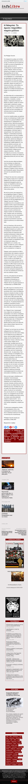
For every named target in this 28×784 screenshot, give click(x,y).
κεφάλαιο (20, 755)
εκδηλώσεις (18, 748)
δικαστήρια (20, 746)
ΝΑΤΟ (15, 739)
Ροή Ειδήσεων (14, 621)
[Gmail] (13, 426)
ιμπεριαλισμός (18, 752)
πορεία (19, 759)
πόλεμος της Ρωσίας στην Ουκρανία (14, 762)
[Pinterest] (10, 426)
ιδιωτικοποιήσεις (9, 752)
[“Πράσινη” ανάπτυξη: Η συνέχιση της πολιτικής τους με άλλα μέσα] (8, 468)
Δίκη (7, 738)
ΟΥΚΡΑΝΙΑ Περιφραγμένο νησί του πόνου (7, 515)
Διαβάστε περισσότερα (12, 722)
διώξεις (7, 748)
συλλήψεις (14, 764)
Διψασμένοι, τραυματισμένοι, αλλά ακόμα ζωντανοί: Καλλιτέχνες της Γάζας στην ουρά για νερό (14, 670)
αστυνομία (8, 746)
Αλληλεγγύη (15, 736)
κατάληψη (15, 754)
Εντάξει (14, 781)
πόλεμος (14, 761)
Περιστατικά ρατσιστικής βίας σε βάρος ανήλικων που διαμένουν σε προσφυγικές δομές (7, 494)
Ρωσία (19, 741)
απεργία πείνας (14, 745)
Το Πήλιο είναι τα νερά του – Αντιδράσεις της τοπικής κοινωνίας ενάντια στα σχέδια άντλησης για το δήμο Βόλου (14, 676)
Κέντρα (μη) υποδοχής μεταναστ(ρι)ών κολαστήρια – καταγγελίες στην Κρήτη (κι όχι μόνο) (13, 643)
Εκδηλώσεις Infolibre (15, 539)
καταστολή (14, 755)
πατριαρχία (14, 759)
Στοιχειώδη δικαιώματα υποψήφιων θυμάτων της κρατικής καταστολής (13, 694)
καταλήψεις (8, 755)
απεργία (8, 745)
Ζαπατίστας (11, 738)
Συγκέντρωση (9, 743)
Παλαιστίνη (14, 741)
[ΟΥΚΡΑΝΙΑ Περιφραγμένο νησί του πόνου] (8, 512)
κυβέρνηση (8, 759)
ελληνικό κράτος (16, 750)
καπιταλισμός (9, 754)
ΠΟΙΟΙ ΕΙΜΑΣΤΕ (11, 571)
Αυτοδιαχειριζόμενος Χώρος (14, 584)
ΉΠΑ (7, 736)
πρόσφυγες (8, 761)
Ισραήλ (7, 739)
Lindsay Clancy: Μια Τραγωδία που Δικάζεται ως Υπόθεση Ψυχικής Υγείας (13, 654)
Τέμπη (14, 743)
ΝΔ (18, 739)
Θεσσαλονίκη (19, 738)
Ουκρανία (8, 741)
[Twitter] (26, 1)
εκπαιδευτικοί (9, 750)
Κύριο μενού (8, 18)
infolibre (15, 32)
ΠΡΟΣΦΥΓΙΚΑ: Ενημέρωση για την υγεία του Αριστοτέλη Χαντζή (14, 625)
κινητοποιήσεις (9, 757)
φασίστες (20, 764)
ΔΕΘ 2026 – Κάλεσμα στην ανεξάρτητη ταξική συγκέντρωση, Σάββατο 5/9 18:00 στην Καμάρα (14, 660)
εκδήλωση (13, 748)
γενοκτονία (14, 746)
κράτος (15, 757)
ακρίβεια (19, 743)
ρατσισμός (8, 764)
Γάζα (20, 736)
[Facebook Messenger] (16, 426)
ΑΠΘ (10, 736)
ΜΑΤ (11, 739)
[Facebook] (24, 1)
